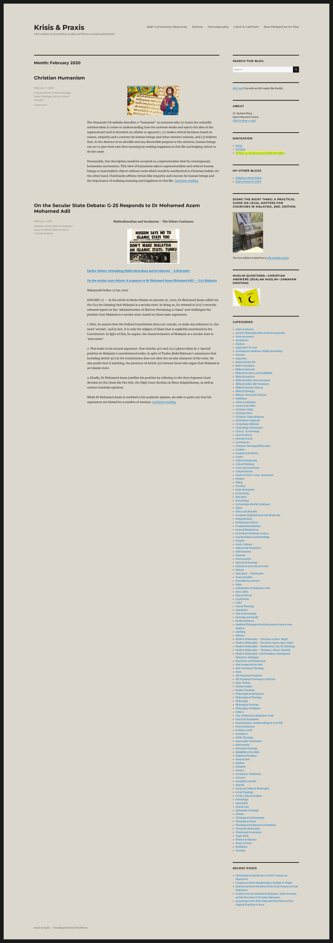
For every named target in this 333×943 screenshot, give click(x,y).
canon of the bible (245, 405)
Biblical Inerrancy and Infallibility (254, 373)
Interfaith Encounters (248, 580)
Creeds (239, 456)
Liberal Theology (245, 606)
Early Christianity (245, 489)
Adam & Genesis (245, 329)
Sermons (241, 777)
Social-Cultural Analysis (249, 795)
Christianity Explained (248, 420)
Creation (240, 449)
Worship (240, 850)
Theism (240, 814)
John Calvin (242, 591)
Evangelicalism (244, 518)
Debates (39, 226)
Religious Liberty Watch (249, 178)
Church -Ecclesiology (247, 431)
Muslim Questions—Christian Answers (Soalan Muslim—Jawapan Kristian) (264, 279)
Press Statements (245, 726)
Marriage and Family (247, 617)
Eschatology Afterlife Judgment (253, 504)
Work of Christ (244, 843)
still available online (278, 258)
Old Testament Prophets (249, 675)
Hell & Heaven (243, 551)
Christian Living (244, 409)
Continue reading (186, 180)
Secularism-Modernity (248, 774)
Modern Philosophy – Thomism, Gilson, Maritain (263, 650)
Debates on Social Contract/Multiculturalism (260, 153)
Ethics (239, 507)
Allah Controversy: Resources (167, 26)
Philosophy (242, 701)
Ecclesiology (242, 493)
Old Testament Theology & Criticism (255, 679)
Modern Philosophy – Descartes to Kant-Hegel (262, 639)
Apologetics (242, 340)
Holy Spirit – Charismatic (250, 573)
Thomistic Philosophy (248, 828)
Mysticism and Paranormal (250, 661)
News (239, 671)
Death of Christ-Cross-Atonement (255, 475)
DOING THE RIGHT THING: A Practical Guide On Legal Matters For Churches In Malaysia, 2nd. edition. (264, 203)
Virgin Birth (242, 836)
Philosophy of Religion (248, 708)
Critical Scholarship (246, 460)
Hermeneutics (243, 559)
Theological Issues (246, 821)
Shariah (240, 784)
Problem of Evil (244, 730)
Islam (239, 584)
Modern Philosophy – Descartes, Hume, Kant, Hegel (264, 642)
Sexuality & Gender (246, 781)
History (240, 569)
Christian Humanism (59, 78)
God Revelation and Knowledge (253, 537)
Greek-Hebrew (244, 544)
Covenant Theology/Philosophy (253, 446)
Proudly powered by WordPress (70, 927)
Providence (242, 733)
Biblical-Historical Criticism (251, 394)
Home (239, 145)
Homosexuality (218, 26)
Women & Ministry (246, 839)
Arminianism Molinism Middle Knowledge (259, 351)
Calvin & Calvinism (246, 26)
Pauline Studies (244, 686)
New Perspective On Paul (281, 26)
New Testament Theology (250, 668)
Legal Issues (242, 599)
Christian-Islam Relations (250, 416)
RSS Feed (238, 88)
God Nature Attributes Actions (252, 533)
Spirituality (242, 803)
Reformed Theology (246, 748)
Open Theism (243, 682)
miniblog (46, 229)
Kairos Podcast (244, 595)
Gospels (240, 540)
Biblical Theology (245, 391)
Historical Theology (246, 562)
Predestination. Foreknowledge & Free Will (259, 723)
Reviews (240, 763)
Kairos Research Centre (248, 181)
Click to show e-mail (244, 120)
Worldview (241, 846)
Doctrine (240, 486)
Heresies (240, 555)
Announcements (245, 336)
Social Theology (43, 96)
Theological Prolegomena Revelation (256, 825)
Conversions (242, 442)
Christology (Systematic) (249, 427)
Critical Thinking (245, 464)
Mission (240, 635)
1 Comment (40, 104)
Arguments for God (246, 347)
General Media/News (247, 529)
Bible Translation (245, 365)
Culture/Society (42, 92)
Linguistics (242, 610)
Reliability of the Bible (247, 752)
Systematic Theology (247, 810)
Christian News (244, 413)
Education (241, 497)
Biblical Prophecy (245, 376)
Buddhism (241, 398)
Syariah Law (242, 806)
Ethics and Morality (246, 511)
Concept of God (244, 438)
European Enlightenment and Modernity (258, 515)
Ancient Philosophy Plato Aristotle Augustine (260, 333)
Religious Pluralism (246, 755)
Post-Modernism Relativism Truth (255, 715)
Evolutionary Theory (247, 522)
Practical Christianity (247, 719)
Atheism (240, 354)
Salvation (241, 766)
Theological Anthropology (250, 817)
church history (244, 435)
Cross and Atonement (247, 467)
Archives (240, 149)
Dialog (239, 482)
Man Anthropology (246, 613)
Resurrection (243, 759)
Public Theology (61, 92)
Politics (56, 229)
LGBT (239, 602)
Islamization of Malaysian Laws (253, 588)
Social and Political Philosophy (252, 788)
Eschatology (242, 500)
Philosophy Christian (247, 704)
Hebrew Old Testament (248, 548)
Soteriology (242, 799)
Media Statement (245, 620)
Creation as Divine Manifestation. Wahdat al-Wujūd (264, 882)
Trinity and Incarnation (249, 832)
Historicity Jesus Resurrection (252, 566)
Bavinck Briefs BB (245, 362)
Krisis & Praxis (59, 27)
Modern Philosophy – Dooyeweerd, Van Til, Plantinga (265, 646)
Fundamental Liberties (248, 526)
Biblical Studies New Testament (253, 380)
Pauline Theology (245, 690)
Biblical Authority (245, 369)
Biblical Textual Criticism (249, 387)
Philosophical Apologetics (250, 693)
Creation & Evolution (247, 453)
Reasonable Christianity (249, 741)
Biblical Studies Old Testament (252, 384)
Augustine (241, 358)
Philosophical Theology (249, 697)
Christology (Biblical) (247, 424)
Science (197, 26)
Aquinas (240, 343)
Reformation (243, 744)
